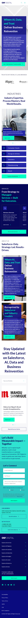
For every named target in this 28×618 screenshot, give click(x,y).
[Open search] (22, 3)
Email (12, 490)
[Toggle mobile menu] (24, 2)
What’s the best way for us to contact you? (13, 487)
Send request (14, 500)
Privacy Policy (19, 496)
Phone (23, 490)
